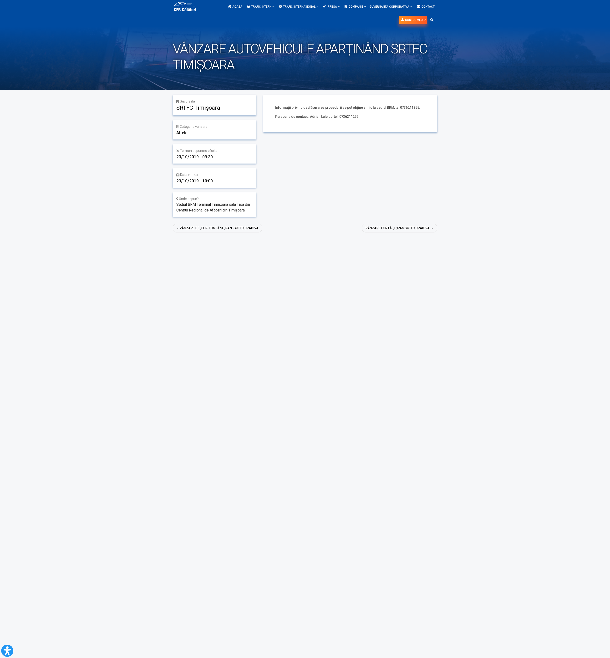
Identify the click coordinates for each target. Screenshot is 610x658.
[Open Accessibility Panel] (7, 651)
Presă (333, 6)
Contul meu (414, 20)
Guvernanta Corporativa (390, 6)
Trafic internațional (299, 6)
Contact (428, 6)
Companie (356, 6)
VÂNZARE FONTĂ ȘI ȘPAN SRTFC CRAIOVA (398, 228)
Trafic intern (261, 6)
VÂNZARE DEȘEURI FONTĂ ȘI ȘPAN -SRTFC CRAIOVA (219, 228)
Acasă (237, 6)
